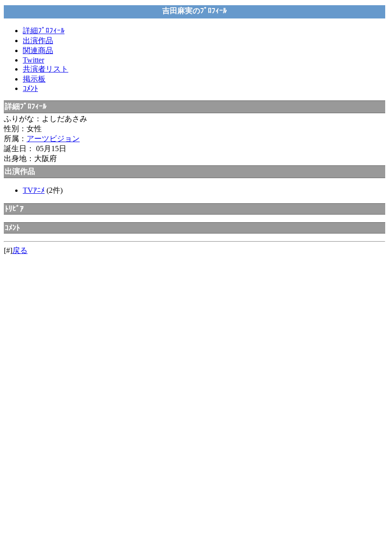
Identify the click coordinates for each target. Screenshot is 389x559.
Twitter (33, 60)
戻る (20, 250)
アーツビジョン (53, 139)
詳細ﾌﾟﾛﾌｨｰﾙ (44, 31)
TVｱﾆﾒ (34, 190)
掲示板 (34, 79)
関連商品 (38, 50)
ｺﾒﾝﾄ (30, 88)
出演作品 (38, 40)
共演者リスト (45, 69)
